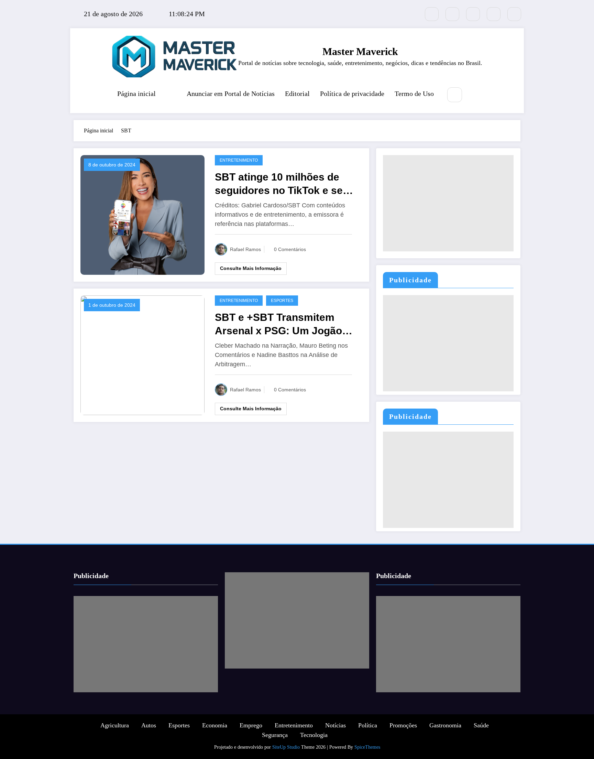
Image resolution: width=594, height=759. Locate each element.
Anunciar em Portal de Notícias (231, 93)
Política (367, 725)
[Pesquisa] (454, 94)
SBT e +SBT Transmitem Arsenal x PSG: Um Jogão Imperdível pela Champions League (282, 324)
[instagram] (493, 14)
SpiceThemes (367, 747)
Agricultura (114, 725)
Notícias (335, 725)
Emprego (251, 725)
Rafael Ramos (245, 249)
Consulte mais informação (251, 268)
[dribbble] (473, 14)
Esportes (282, 300)
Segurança (275, 734)
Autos (148, 725)
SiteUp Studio (286, 747)
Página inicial (136, 93)
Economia (214, 725)
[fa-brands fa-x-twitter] (432, 14)
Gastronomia (445, 725)
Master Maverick (360, 51)
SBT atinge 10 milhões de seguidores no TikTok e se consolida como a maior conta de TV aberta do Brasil (284, 184)
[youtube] (514, 14)
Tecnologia (314, 734)
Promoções (403, 725)
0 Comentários (290, 249)
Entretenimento (239, 160)
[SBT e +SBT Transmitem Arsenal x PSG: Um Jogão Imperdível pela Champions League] (142, 354)
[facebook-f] (452, 14)
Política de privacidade (352, 93)
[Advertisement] (448, 203)
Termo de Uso (414, 93)
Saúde (481, 725)
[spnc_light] (475, 95)
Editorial (297, 93)
